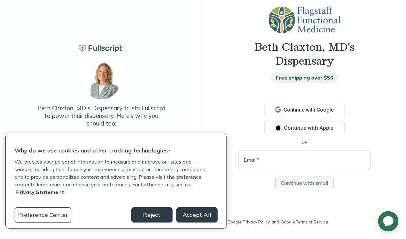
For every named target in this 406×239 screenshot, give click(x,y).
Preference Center (43, 214)
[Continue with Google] (304, 109)
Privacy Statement (40, 192)
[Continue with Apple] (304, 127)
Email (251, 160)
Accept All (197, 214)
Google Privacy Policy (248, 221)
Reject (151, 214)
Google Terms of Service (304, 221)
